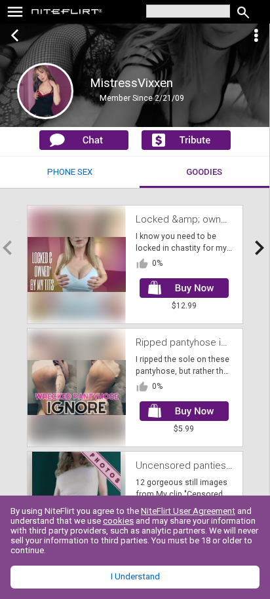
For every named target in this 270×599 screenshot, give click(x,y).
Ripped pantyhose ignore (191, 342)
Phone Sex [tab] (69, 172)
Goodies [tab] (204, 172)
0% (157, 263)
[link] (67, 13)
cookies (118, 521)
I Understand (135, 576)
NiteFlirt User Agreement (188, 511)
